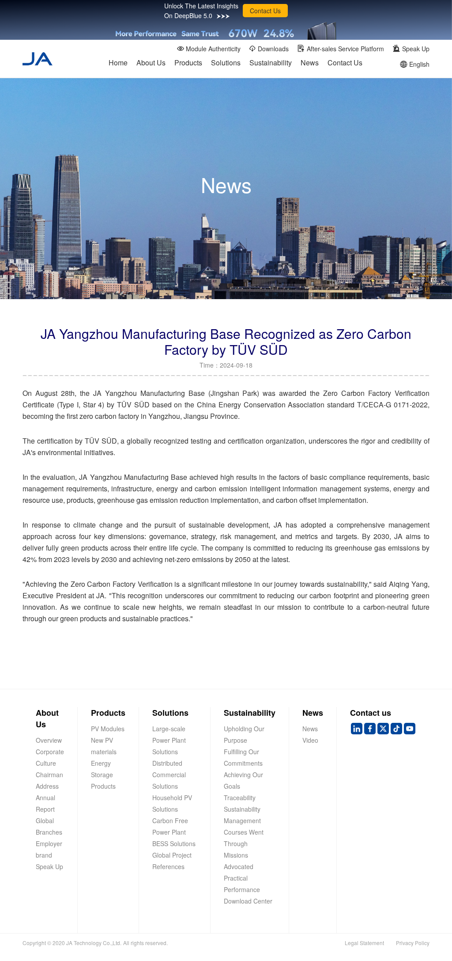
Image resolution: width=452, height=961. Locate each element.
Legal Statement (364, 942)
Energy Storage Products (103, 774)
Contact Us (265, 10)
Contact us (370, 712)
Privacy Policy (412, 942)
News (310, 63)
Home (118, 63)
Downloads (273, 48)
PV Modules (107, 728)
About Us (151, 63)
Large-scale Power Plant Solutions (169, 740)
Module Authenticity (213, 48)
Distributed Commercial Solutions (169, 774)
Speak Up (415, 48)
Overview (49, 740)
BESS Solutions (174, 843)
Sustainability (270, 63)
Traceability (240, 797)
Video (310, 740)
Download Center (248, 900)
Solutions (226, 63)
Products (188, 63)
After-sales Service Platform (345, 48)
